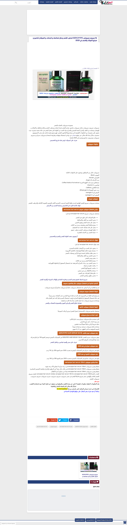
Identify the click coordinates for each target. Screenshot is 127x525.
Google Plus (54, 420)
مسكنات (42, 2)
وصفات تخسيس (68, 2)
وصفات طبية (93, 2)
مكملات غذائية (84, 2)
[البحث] (16, 2)
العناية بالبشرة (49, 2)
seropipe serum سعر (42, 426)
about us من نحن (91, 520)
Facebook (76, 420)
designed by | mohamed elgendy (8, 523)
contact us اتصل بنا (80, 520)
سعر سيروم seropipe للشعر (81, 426)
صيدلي (74, 135)
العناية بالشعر (58, 2)
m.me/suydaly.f (62, 389)
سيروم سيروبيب (53, 426)
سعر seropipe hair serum (66, 426)
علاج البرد (76, 2)
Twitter (65, 420)
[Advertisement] (63, 22)
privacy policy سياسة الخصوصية (104, 520)
